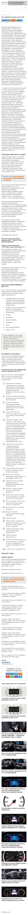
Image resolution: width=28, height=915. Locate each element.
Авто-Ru (4, 2)
